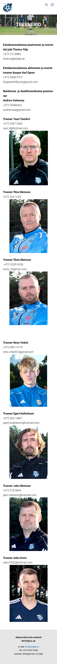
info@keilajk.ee (32, 647)
